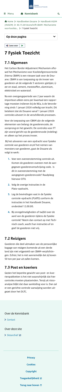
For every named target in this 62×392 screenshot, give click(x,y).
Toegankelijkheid (29, 378)
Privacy (31, 357)
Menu (10, 13)
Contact (11, 319)
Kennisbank (31, 13)
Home (10, 21)
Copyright (31, 371)
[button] (15, 46)
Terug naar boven (30, 385)
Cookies (31, 364)
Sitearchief (12, 335)
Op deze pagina (16, 37)
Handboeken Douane (27, 21)
